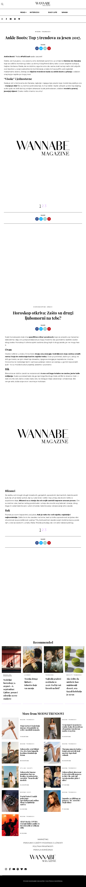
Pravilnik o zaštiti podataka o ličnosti (43, 843)
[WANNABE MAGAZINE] (43, 861)
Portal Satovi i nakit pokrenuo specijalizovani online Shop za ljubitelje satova (29, 800)
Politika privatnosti (43, 846)
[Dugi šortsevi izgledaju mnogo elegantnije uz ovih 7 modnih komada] (10, 728)
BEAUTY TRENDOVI (74, 675)
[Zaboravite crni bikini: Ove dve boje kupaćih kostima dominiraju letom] (10, 753)
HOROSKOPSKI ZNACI (43, 307)
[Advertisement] (19, 284)
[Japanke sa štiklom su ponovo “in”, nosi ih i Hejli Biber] (52, 801)
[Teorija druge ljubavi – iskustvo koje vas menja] (32, 659)
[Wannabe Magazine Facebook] (6, 19)
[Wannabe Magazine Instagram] (2, 19)
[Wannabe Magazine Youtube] (11, 19)
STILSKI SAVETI (26, 768)
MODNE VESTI (25, 792)
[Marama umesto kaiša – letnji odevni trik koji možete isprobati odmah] (52, 753)
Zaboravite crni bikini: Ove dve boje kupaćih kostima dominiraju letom (29, 752)
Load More (43, 629)
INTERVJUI (34, 12)
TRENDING (49, 675)
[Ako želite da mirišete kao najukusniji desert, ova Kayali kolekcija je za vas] (74, 659)
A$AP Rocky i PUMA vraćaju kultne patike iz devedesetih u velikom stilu (30, 825)
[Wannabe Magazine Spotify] (15, 19)
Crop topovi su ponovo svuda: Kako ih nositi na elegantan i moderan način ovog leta (72, 728)
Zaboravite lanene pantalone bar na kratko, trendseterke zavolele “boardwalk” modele (29, 776)
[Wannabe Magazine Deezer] (19, 19)
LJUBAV (27, 675)
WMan (65, 12)
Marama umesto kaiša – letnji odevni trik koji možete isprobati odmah (72, 752)
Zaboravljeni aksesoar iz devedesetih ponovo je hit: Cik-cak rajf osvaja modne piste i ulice (71, 776)
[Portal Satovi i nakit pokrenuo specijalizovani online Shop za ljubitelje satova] (10, 801)
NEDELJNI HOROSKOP (7, 675)
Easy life (52, 12)
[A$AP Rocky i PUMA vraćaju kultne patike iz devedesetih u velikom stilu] (10, 825)
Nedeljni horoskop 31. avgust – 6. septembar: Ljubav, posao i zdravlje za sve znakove (10, 689)
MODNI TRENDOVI (43, 31)
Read (22, 12)
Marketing (43, 839)
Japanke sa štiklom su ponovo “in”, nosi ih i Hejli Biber (71, 800)
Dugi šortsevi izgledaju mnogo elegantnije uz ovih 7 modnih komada (30, 728)
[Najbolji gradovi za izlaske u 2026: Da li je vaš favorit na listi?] (53, 659)
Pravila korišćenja (43, 850)
